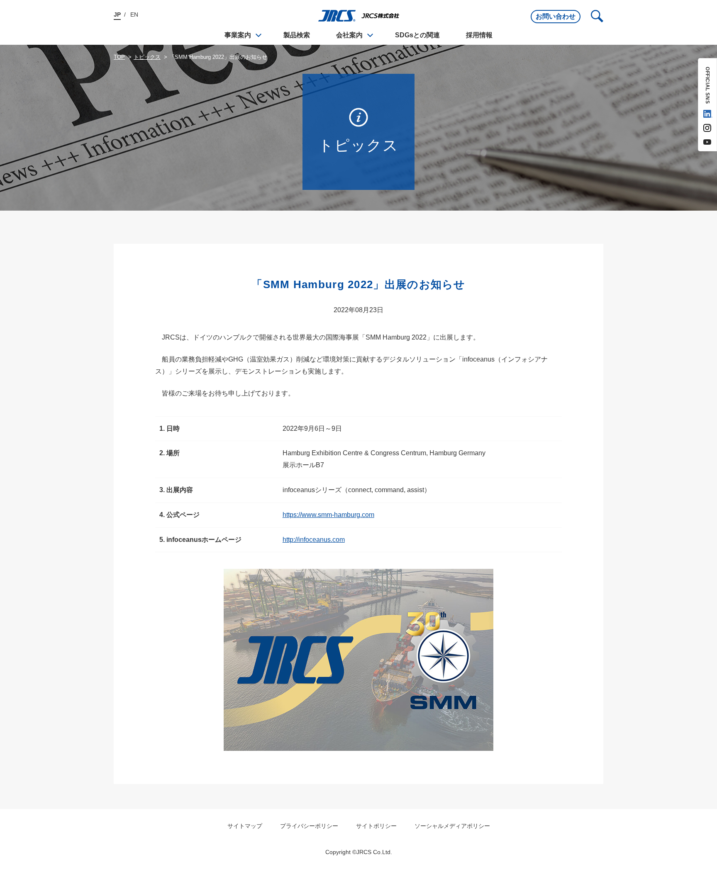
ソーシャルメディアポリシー (452, 826)
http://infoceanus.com (314, 539)
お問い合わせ (556, 16)
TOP (119, 57)
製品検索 (296, 35)
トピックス (147, 57)
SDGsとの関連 (417, 35)
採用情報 (479, 35)
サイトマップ (244, 826)
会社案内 (349, 35)
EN (134, 14)
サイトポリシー (376, 826)
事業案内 (237, 35)
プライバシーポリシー (309, 826)
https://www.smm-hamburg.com (328, 514)
